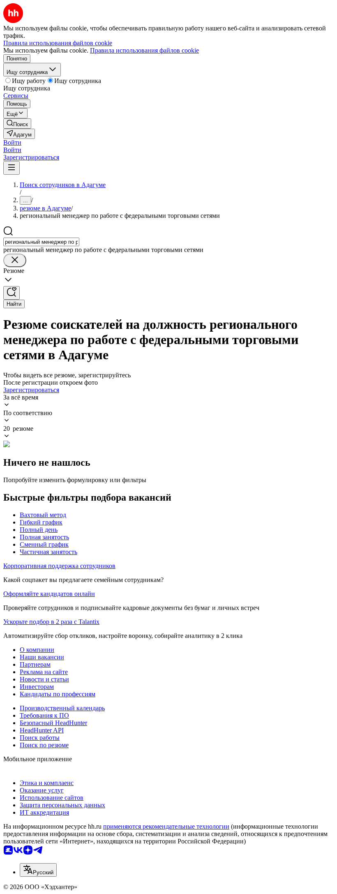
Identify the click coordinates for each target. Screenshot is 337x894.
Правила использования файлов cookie (144, 50)
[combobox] (41, 242)
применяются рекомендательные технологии (166, 826)
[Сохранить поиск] (11, 293)
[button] (12, 142)
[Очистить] (14, 260)
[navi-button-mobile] (11, 168)
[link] (17, 123)
